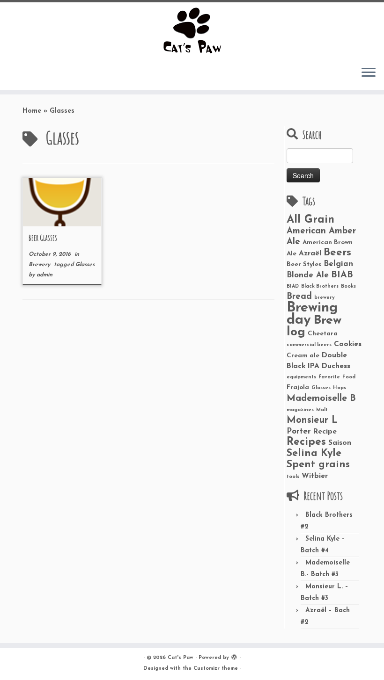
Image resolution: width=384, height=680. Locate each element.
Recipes (306, 442)
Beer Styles (304, 264)
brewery (324, 297)
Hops (339, 388)
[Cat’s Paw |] (192, 30)
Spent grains (318, 465)
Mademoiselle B (321, 398)
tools (293, 476)
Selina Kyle (314, 453)
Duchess (336, 366)
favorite (329, 377)
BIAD (293, 286)
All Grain (310, 219)
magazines (300, 409)
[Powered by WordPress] (234, 656)
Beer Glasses (43, 237)
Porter (299, 431)
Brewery (40, 265)
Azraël (310, 253)
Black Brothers (320, 286)
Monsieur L (312, 420)
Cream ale (303, 356)
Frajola (298, 387)
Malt (322, 409)
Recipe (325, 431)
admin (44, 275)
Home (31, 111)
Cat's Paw (180, 657)
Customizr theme (215, 668)
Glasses (85, 265)
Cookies (348, 344)
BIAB (342, 275)
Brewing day (312, 314)
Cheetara (323, 334)
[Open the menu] (369, 73)
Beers (337, 252)
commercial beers (309, 344)
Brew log (314, 326)
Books (348, 286)
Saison (339, 443)
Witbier (315, 476)
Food (348, 377)
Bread (299, 296)
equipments (301, 377)
